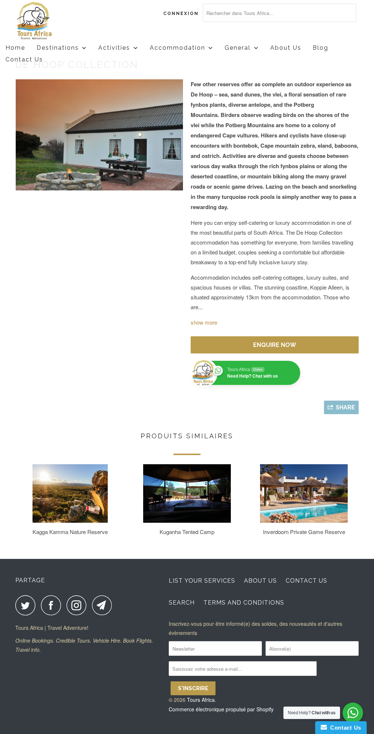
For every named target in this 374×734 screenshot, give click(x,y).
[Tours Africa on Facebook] (53, 605)
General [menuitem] (238, 47)
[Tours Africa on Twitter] (27, 605)
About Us (260, 580)
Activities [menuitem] (114, 47)
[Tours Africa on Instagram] (78, 605)
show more (204, 322)
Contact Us (306, 580)
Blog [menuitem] (320, 47)
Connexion (181, 13)
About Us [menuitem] (285, 47)
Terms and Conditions (243, 602)
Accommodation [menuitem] (177, 47)
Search (182, 602)
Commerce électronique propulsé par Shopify (221, 709)
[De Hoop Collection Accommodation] (99, 135)
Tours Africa (201, 699)
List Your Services (202, 580)
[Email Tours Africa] (104, 605)
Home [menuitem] (15, 47)
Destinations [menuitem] (58, 47)
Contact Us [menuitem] (24, 59)
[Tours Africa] (44, 21)
